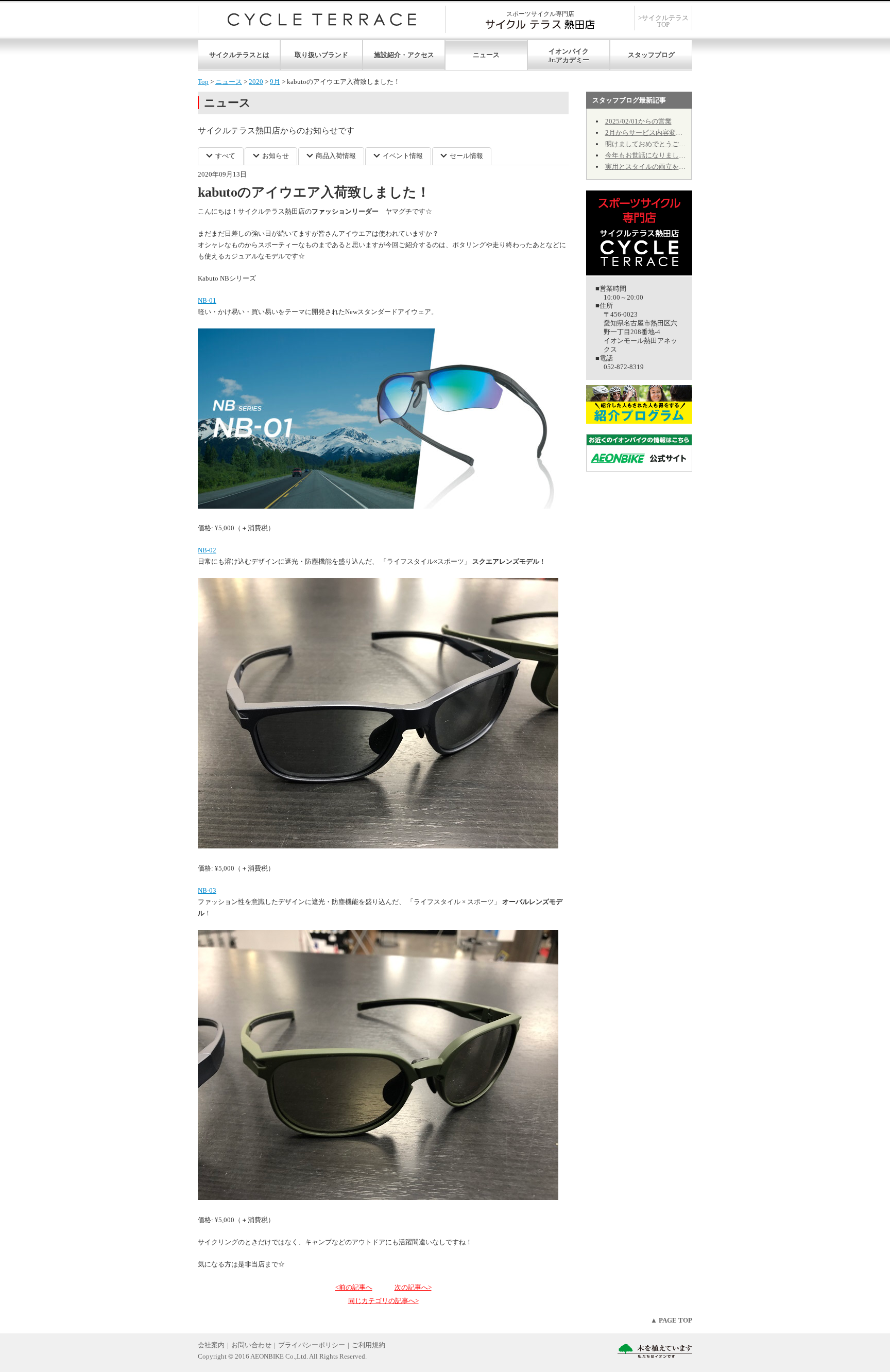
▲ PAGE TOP (671, 1320)
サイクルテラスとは (239, 55)
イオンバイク (569, 51)
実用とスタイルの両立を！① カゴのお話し (669, 166)
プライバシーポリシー (311, 1345)
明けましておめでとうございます (655, 144)
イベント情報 (403, 156)
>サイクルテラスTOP (663, 21)
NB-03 (207, 890)
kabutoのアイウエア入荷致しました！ (314, 192)
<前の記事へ (353, 1287)
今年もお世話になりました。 (648, 155)
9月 (275, 81)
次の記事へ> (413, 1287)
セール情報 (466, 156)
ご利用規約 (368, 1345)
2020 (256, 81)
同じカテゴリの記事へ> (383, 1301)
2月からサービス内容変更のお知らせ (660, 132)
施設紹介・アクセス (404, 55)
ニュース (486, 55)
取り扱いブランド (321, 55)
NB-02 (207, 550)
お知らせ (275, 156)
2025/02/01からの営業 (638, 121)
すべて (225, 156)
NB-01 (207, 300)
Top (203, 81)
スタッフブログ (651, 55)
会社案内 (211, 1345)
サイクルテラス (321, 19)
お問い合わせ (251, 1345)
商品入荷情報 (336, 156)
